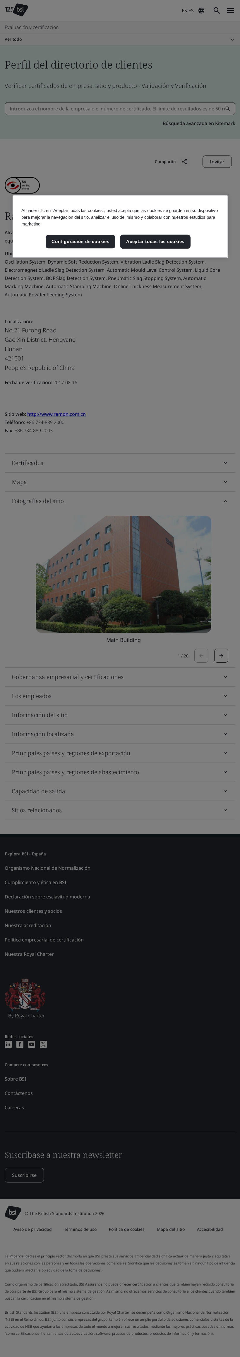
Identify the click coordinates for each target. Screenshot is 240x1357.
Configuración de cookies (80, 241)
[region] (120, 226)
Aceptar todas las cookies (155, 241)
